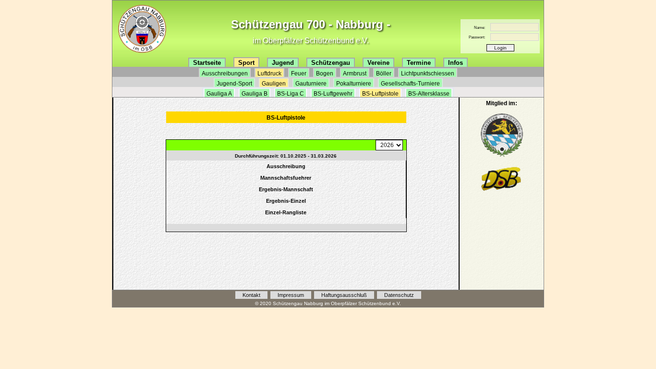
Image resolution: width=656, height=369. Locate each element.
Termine (419, 62)
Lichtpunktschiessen (427, 73)
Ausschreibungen (225, 73)
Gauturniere (311, 83)
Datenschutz (399, 295)
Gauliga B (254, 93)
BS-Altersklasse (428, 93)
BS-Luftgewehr (333, 93)
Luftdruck (269, 73)
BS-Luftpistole (380, 93)
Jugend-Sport (234, 83)
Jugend (283, 62)
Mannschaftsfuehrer (285, 178)
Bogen (324, 73)
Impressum (291, 295)
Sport (246, 62)
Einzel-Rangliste (285, 212)
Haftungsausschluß (344, 295)
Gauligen (274, 83)
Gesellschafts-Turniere (410, 83)
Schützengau (330, 62)
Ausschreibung (286, 166)
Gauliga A (219, 93)
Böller (383, 73)
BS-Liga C (290, 93)
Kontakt (251, 295)
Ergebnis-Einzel (286, 201)
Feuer (298, 73)
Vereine (378, 62)
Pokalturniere (353, 83)
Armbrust (354, 73)
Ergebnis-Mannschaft (286, 189)
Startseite (207, 62)
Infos (455, 62)
